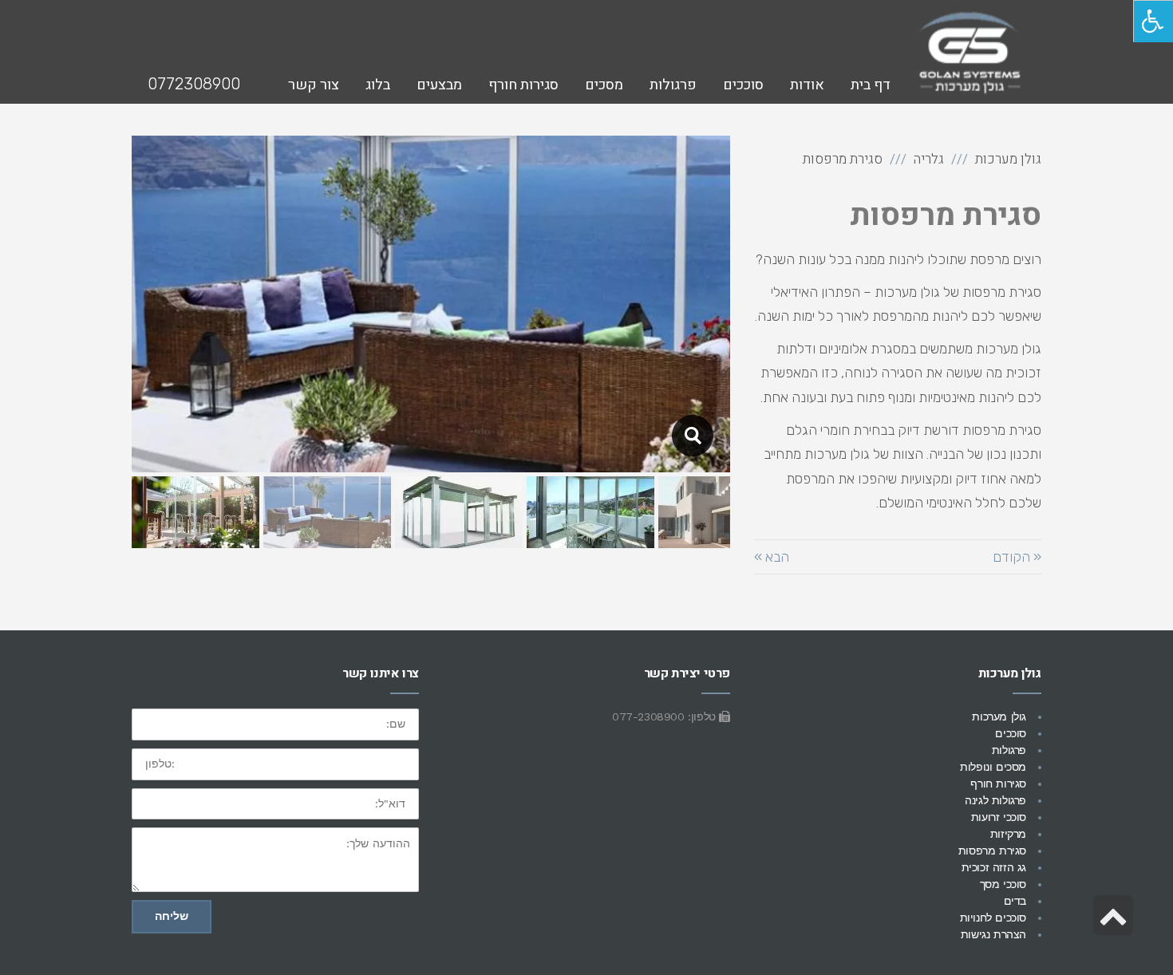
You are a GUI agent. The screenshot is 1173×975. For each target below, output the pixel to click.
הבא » (771, 557)
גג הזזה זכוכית (994, 867)
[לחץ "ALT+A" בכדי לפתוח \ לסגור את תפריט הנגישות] (1153, 21)
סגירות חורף (998, 783)
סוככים (1010, 733)
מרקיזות (1008, 833)
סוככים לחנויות (993, 917)
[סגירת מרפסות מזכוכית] (692, 435)
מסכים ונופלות (993, 766)
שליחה (171, 916)
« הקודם (1017, 557)
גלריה (929, 159)
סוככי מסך (1003, 884)
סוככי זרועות (998, 817)
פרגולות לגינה (995, 800)
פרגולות (1009, 750)
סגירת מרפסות (992, 850)
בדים (1015, 900)
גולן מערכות (1008, 159)
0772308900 (194, 83)
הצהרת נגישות (993, 934)
